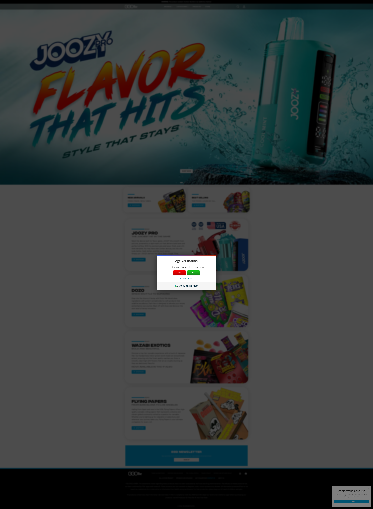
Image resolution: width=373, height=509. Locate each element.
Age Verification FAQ (186, 278)
